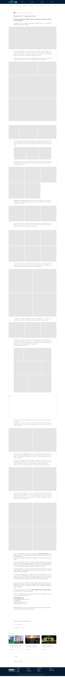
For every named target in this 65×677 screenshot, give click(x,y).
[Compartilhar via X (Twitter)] (16, 624)
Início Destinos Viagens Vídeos (18, 670)
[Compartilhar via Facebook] (14, 624)
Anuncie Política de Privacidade (39, 670)
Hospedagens (31, 5)
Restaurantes (25, 5)
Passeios (37, 5)
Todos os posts (11, 5)
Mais (49, 5)
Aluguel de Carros (18, 5)
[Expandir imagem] (32, 38)
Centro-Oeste (19, 621)
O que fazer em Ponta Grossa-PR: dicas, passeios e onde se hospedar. (16, 646)
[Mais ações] (50, 13)
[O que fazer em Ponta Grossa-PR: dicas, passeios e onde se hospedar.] (16, 639)
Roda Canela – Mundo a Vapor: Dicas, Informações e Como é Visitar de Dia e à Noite (31, 646)
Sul (46, 5)
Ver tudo (55, 633)
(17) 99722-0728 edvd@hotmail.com (51, 670)
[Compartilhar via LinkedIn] (19, 624)
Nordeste (42, 5)
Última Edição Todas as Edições (29, 670)
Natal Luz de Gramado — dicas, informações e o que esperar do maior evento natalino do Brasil (48, 646)
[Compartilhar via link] (21, 624)
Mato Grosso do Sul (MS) (27, 621)
